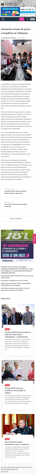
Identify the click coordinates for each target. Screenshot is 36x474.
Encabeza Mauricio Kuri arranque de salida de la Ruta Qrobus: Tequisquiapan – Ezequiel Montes (18, 334)
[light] (30, 19)
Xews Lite (15, 469)
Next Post (7, 202)
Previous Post (10, 189)
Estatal (7, 329)
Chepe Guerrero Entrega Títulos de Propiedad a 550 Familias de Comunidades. (16, 284)
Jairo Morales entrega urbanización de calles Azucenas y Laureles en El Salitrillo (15, 289)
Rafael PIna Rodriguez (10, 38)
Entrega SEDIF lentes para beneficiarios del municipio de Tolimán (15, 390)
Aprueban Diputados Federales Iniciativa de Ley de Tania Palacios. (17, 277)
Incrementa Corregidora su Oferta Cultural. (14, 280)
